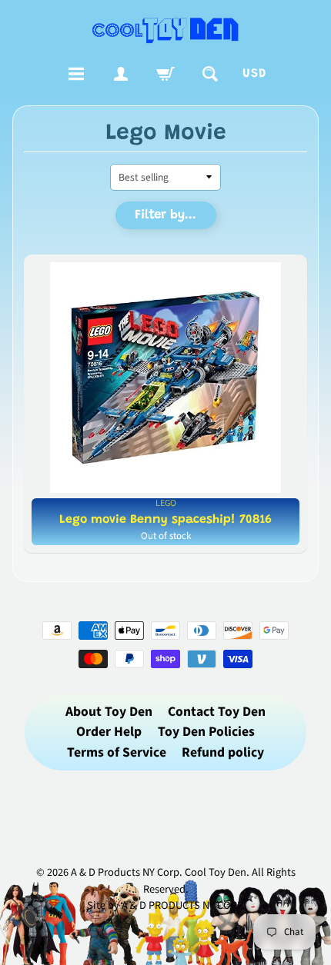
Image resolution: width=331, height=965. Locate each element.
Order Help (109, 731)
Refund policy (223, 752)
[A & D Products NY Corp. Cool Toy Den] (165, 29)
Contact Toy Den (217, 711)
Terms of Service (116, 752)
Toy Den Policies (206, 731)
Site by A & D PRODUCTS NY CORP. (166, 905)
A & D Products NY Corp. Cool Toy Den (158, 872)
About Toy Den (108, 711)
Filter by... (165, 215)
